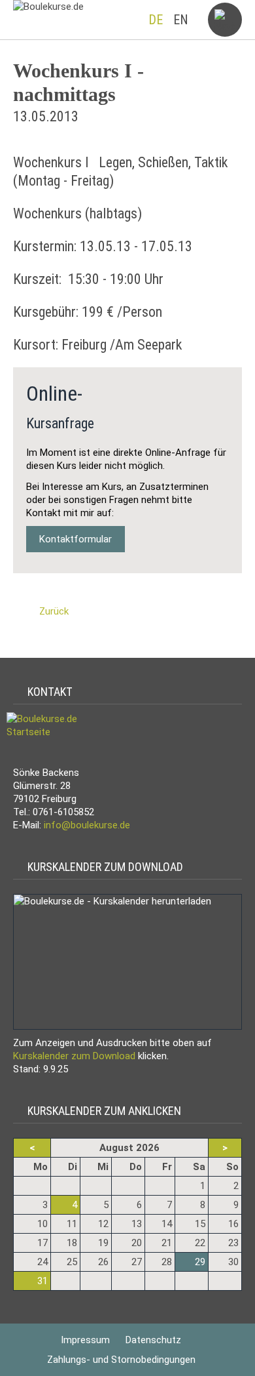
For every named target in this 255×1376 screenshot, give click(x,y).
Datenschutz (153, 1340)
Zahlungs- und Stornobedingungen (121, 1360)
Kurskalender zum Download (102, 867)
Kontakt (47, 691)
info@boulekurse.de (87, 825)
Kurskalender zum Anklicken (101, 1111)
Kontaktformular (75, 539)
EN (180, 20)
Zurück (54, 611)
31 (42, 1281)
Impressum (85, 1340)
